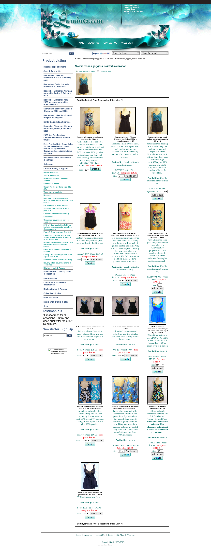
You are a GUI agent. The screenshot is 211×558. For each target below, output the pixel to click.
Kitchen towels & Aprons (54, 268)
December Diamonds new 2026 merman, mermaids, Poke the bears (56, 102)
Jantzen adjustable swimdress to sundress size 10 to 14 (90, 138)
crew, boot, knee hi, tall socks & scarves (57, 250)
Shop (46, 306)
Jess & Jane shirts (52, 71)
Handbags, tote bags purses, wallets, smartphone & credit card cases (58, 200)
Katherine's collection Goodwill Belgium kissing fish (58, 116)
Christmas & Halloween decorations (55, 283)
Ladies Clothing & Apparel (56, 168)
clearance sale (50, 278)
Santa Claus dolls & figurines (57, 122)
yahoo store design (105, 545)
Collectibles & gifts (52, 293)
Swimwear (48, 164)
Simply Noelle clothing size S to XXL (57, 188)
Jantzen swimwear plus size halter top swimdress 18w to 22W (89, 234)
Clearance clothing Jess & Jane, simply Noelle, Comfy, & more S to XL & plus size (57, 237)
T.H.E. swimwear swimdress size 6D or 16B (90, 328)
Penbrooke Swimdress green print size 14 (157, 407)
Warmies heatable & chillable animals (56, 180)
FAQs (110, 535)
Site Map (120, 535)
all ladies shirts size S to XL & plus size (56, 209)
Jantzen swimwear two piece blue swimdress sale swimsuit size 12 (125, 407)
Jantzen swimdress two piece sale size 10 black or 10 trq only (90, 407)
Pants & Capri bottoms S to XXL (57, 232)
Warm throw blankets (53, 192)
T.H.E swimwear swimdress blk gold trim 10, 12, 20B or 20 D (90, 494)
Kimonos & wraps (51, 184)
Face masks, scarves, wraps (56, 205)
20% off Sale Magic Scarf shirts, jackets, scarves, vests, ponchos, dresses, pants (58, 227)
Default (88, 100)
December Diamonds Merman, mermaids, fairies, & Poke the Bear (58, 93)
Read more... (50, 324)
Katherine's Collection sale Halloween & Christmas (56, 85)
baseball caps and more (55, 67)
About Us (93, 43)
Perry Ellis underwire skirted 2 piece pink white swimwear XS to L (125, 234)
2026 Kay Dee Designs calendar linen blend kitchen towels (57, 137)
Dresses (47, 195)
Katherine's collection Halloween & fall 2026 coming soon (57, 77)
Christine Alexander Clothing (56, 214)
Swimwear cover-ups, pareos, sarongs (56, 221)
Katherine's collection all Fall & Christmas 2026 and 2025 (58, 110)
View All (119, 100)
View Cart (127, 43)
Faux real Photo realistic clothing (58, 260)
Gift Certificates (51, 297)
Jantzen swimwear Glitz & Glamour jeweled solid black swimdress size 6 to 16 (125, 139)
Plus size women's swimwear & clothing (57, 159)
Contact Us (110, 43)
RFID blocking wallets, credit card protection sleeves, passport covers (58, 244)
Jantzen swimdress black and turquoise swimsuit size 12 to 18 (157, 139)
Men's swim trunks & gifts (56, 302)
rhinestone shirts (51, 172)
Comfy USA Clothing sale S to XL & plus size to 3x (58, 256)
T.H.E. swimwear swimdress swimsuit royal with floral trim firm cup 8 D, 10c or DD (157, 330)
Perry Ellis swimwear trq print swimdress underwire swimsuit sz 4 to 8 (157, 235)
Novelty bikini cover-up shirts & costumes (57, 264)
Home (81, 43)
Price (112, 100)
